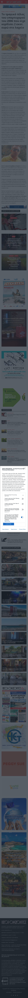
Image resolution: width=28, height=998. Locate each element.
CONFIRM (8, 524)
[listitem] (14, 495)
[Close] (25, 468)
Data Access (14, 529)
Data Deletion (5, 529)
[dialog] (14, 499)
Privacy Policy (22, 529)
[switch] (22, 499)
